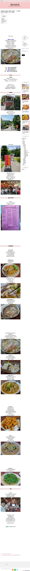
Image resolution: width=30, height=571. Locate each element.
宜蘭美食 (24, 159)
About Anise (27, 48)
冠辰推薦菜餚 (4, 21)
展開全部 (23, 138)
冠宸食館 (9, 39)
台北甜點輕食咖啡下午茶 (27, 152)
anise (5, 13)
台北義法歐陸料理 (26, 155)
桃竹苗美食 (24, 160)
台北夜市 (25, 148)
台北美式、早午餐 (26, 154)
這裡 (8, 68)
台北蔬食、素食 (26, 156)
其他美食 (24, 145)
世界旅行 (24, 139)
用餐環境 (3, 19)
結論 (2, 22)
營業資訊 (3, 18)
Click (29, 124)
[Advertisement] (10, 29)
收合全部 (25, 138)
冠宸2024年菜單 (4, 20)
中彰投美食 (24, 144)
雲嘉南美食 (24, 162)
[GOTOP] (17, 570)
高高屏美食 (24, 163)
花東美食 (24, 161)
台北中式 (2, 13)
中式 (23, 140)
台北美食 (9, 553)
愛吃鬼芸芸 (15, 5)
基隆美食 (24, 158)
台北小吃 (7, 553)
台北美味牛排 (25, 153)
